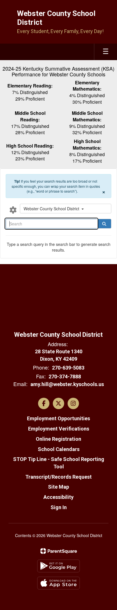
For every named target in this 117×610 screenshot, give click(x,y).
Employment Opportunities (58, 418)
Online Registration (58, 439)
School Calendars (59, 449)
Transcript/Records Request (58, 477)
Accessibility (58, 497)
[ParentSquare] (58, 551)
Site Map (58, 487)
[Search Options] (13, 210)
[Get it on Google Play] (58, 566)
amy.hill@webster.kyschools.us (67, 384)
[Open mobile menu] (105, 52)
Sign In (59, 507)
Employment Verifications (58, 429)
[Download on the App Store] (58, 583)
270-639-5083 (68, 368)
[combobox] (65, 208)
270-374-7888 (65, 377)
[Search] (104, 224)
